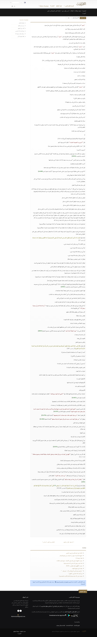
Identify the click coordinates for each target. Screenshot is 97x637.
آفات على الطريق (21, 28)
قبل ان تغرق (69, 542)
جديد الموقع (23, 631)
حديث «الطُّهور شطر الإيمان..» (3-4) (74, 566)
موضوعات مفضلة (43, 6)
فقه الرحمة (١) (79, 558)
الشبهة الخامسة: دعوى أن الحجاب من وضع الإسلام (71, 556)
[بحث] (10, 3)
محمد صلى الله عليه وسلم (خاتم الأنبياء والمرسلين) (70, 576)
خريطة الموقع (16, 631)
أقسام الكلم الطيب (69, 6)
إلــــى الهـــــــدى (65, 11)
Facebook (15, 6)
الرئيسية (84, 11)
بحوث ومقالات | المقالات (75, 11)
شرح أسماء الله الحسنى (19, 31)
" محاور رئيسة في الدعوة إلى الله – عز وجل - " (71, 571)
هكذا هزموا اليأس (21, 36)
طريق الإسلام (77, 625)
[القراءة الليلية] (24, 3)
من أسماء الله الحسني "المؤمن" (75, 574)
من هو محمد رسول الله (19, 34)
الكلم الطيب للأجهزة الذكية (71, 612)
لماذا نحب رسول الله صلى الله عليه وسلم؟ (73, 563)
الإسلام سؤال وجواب (60, 625)
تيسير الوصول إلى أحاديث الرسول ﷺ (63, 582)
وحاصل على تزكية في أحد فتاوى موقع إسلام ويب (52, 606)
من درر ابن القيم (21, 26)
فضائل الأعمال (21, 23)
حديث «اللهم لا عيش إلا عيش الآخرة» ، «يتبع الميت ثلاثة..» (69, 561)
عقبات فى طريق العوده (77, 568)
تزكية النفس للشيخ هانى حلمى (53, 11)
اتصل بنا (52, 6)
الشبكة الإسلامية (69, 625)
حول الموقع (59, 6)
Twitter (12, 6)
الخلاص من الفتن (48, 542)
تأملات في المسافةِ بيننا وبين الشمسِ (74, 553)
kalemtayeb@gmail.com (18, 617)
